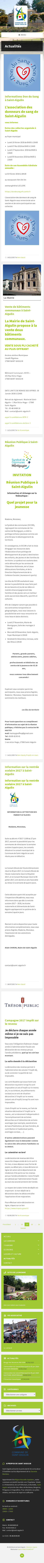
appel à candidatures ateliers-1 (18, 423)
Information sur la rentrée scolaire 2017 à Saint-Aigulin (22, 770)
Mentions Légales (31, 1547)
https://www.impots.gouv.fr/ (17, 1208)
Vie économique (23, 430)
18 (22, 1224)
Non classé (21, 257)
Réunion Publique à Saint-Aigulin (21, 443)
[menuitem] (22, 1236)
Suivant (23, 1228)
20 (32, 1224)
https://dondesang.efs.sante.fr (18, 191)
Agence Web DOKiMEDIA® (25, 1549)
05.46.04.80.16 (13, 1525)
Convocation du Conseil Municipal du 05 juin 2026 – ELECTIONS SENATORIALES (22, 1374)
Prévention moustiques (12, 1379)
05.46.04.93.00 (15, 1536)
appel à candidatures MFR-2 (16, 417)
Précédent (7, 1224)
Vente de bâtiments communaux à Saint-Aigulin (18, 310)
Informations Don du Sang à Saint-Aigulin (22, 98)
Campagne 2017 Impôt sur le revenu (22, 1022)
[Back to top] (22, 1555)
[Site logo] (20, 27)
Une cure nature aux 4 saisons (14, 1305)
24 (39, 1224)
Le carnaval (8, 1348)
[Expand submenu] (38, 1241)
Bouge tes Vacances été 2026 (14, 1362)
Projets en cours (32, 755)
